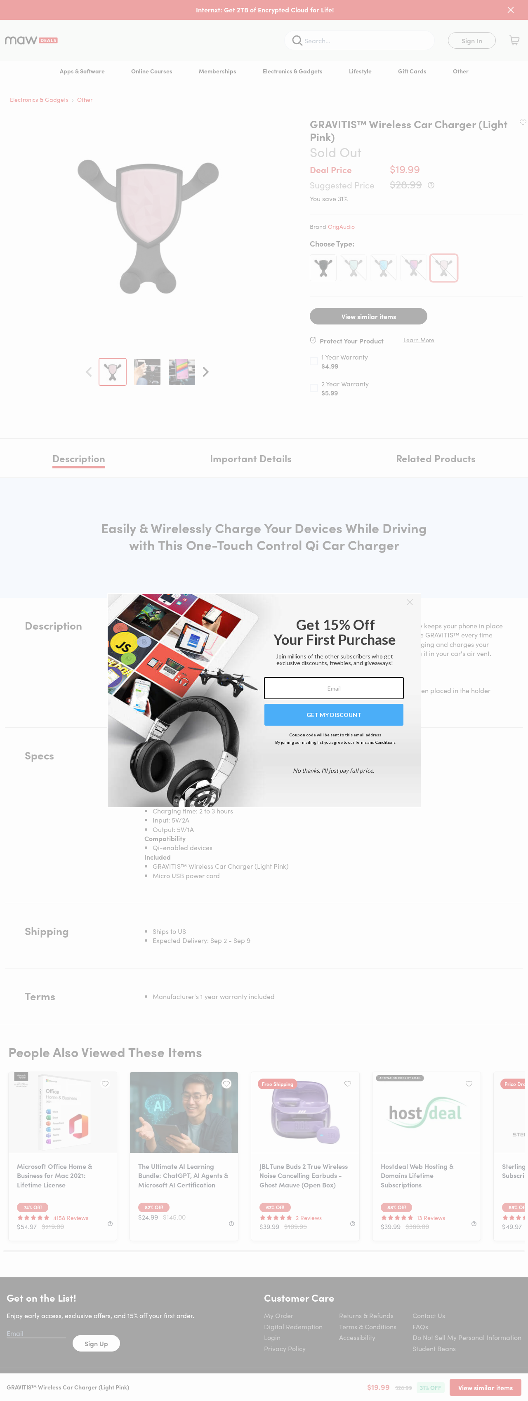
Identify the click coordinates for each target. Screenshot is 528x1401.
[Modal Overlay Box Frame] (264, 700)
